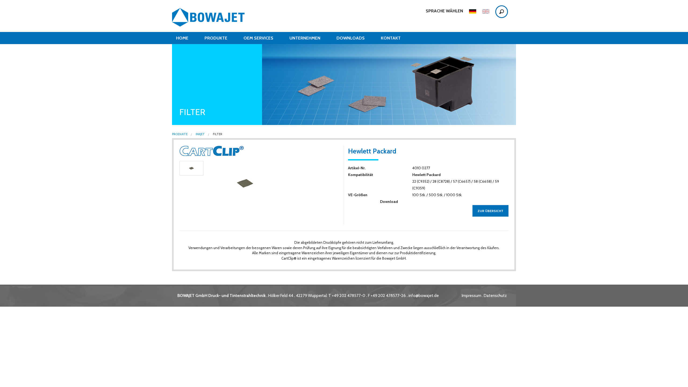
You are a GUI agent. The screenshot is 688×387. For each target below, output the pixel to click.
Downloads (350, 38)
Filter (217, 134)
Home (182, 38)
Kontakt (391, 38)
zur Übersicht (490, 211)
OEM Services (258, 38)
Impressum (471, 295)
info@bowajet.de (423, 295)
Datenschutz (495, 295)
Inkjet (200, 134)
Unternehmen (304, 38)
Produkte (216, 38)
